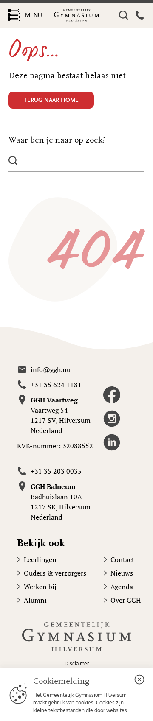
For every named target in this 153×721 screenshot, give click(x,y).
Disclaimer (77, 663)
